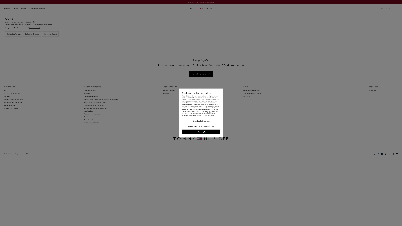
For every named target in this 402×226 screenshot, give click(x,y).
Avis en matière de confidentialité (203, 115)
